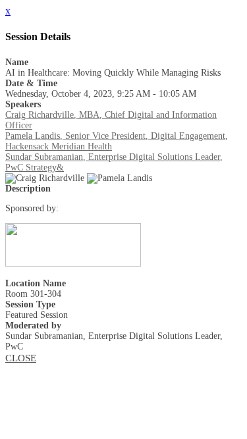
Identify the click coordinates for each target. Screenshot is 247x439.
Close (20, 358)
